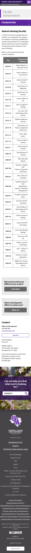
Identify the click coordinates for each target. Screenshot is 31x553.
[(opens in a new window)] (10, 532)
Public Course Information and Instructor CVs (15, 472)
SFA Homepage (15, 454)
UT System (6, 511)
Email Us (15, 310)
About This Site (15, 543)
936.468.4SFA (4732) (15, 442)
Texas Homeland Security (9, 514)
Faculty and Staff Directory (16, 476)
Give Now (15, 289)
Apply (15, 464)
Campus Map (16, 479)
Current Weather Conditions (15, 495)
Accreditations (15, 483)
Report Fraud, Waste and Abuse (9, 516)
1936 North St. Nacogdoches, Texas (15, 449)
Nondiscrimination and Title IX (15, 503)
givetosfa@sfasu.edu (8, 331)
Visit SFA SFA (15, 525)
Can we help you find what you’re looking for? (15, 384)
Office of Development (10, 5)
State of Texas (13, 511)
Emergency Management (23, 506)
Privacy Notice (18, 519)
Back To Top (15, 549)
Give (15, 467)
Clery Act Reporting (24, 516)
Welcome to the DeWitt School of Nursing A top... (15, 524)
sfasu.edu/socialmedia (15, 538)
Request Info (15, 458)
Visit (15, 461)
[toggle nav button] (29, 2)
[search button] (26, 393)
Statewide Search (23, 511)
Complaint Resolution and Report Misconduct (15, 508)
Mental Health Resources (8, 506)
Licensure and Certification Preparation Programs (15, 487)
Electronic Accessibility (15, 500)
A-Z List (15, 491)
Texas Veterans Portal (23, 514)
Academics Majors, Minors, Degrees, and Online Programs (15, 528)
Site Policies (26, 519)
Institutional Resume (7, 519)
